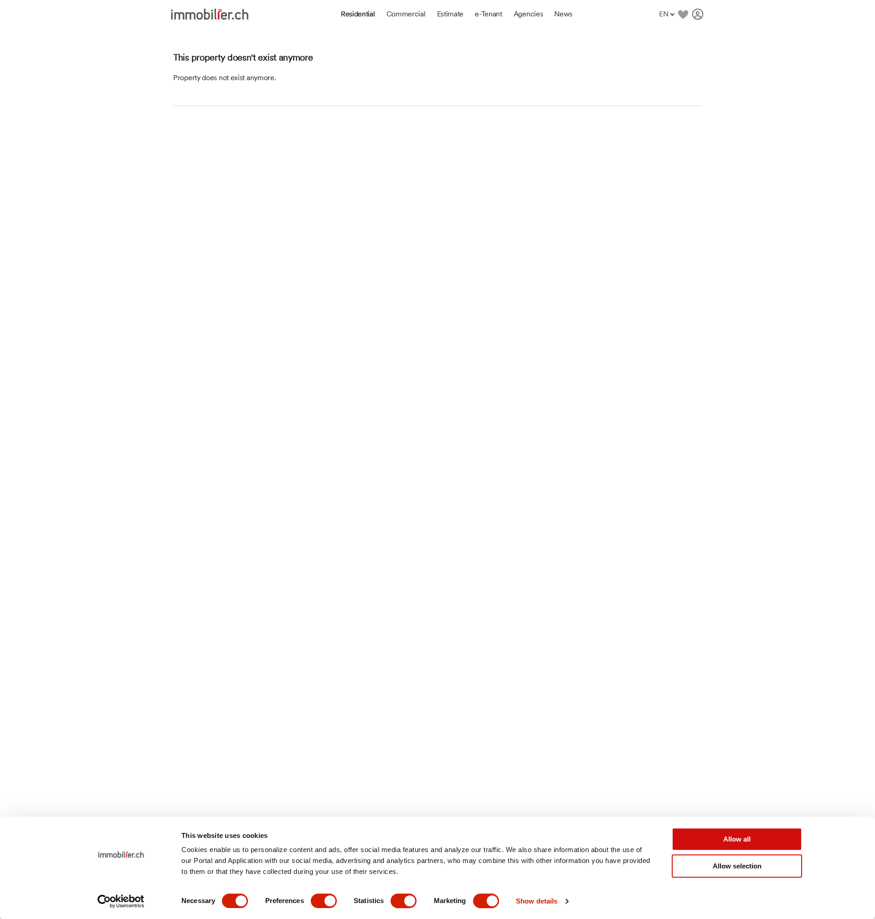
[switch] (324, 900)
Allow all (737, 839)
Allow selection (737, 866)
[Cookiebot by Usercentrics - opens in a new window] (121, 901)
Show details (536, 901)
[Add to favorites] (683, 14)
